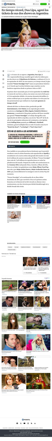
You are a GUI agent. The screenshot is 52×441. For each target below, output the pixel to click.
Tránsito (41, 428)
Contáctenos (17, 428)
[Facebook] (17, 423)
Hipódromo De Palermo (25, 247)
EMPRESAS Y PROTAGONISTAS (8, 7)
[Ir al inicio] (10, 4)
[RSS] (31, 423)
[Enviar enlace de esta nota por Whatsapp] (3, 79)
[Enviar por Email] (3, 83)
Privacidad (23, 428)
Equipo (27, 428)
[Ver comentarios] (49, 7)
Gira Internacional (36, 247)
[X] (20, 423)
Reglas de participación (34, 428)
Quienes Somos (11, 428)
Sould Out (45, 247)
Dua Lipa (10, 247)
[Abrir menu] (3, 4)
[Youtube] (24, 423)
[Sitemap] (35, 423)
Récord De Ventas (11, 249)
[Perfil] (26, 420)
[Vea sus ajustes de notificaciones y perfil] (49, 4)
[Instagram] (28, 423)
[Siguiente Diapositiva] (49, 266)
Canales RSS (5, 428)
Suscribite (43, 4)
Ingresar (37, 4)
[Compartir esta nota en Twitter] (3, 75)
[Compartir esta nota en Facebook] (3, 71)
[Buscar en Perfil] (49, 1)
